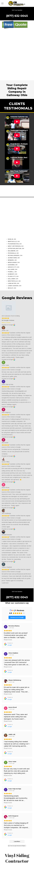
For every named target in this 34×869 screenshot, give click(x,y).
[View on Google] (5, 626)
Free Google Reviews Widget (17, 845)
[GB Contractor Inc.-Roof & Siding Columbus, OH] (17, 3)
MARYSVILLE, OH (14, 241)
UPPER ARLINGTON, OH (16, 248)
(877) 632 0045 (17, 15)
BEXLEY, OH (12, 288)
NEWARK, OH (12, 260)
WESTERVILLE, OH (14, 281)
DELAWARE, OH (13, 250)
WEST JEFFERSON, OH (15, 246)
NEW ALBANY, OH (14, 262)
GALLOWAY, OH (13, 278)
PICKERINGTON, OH (14, 244)
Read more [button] (8, 640)
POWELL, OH (12, 271)
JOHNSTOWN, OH (14, 257)
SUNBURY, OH (12, 274)
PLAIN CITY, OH (13, 276)
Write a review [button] (6, 322)
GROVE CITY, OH (13, 267)
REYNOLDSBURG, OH (15, 255)
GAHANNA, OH (12, 264)
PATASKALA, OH (13, 253)
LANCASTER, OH (13, 283)
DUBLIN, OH (12, 239)
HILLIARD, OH (12, 269)
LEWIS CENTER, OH (14, 285)
